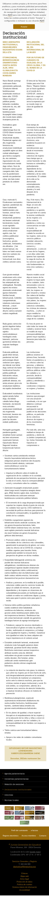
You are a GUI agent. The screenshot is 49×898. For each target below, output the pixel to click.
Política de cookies (24, 884)
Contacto (42, 836)
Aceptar (24, 27)
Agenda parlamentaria (14, 773)
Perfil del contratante (19, 830)
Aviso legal (24, 879)
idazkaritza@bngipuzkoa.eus (24, 867)
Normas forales (11, 800)
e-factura (34, 830)
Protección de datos (24, 882)
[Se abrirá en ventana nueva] (9, 808)
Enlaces (24, 873)
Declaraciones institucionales (17, 789)
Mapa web (25, 876)
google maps (35, 852)
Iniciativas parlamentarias (16, 779)
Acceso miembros (29, 836)
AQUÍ (10, 15)
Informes (8, 795)
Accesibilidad (24, 890)
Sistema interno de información (24, 887)
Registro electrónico (10, 836)
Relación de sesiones (14, 784)
